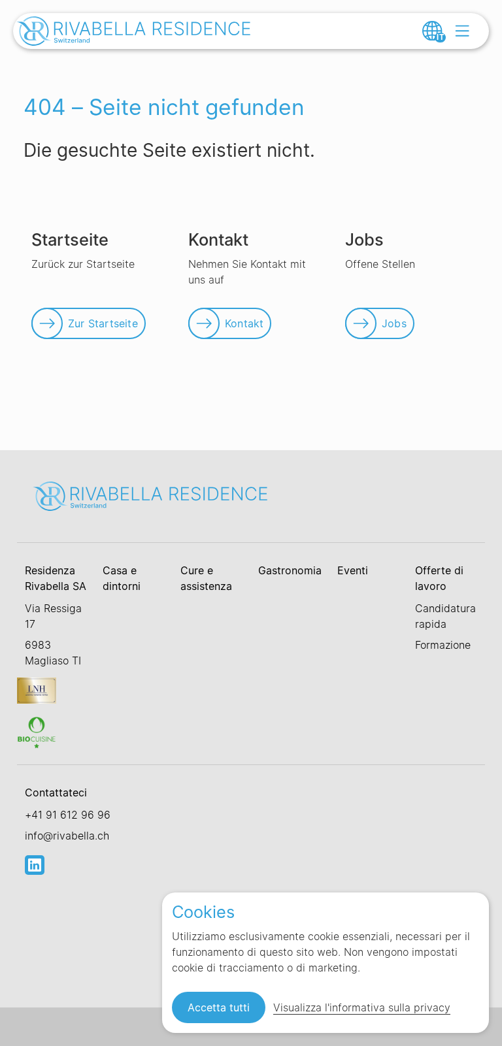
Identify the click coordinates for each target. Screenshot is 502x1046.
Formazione (443, 644)
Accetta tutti (219, 1007)
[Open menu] (462, 30)
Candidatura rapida (445, 616)
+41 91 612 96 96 (67, 814)
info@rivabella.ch (67, 835)
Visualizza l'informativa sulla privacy (361, 1007)
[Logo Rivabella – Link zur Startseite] (134, 32)
